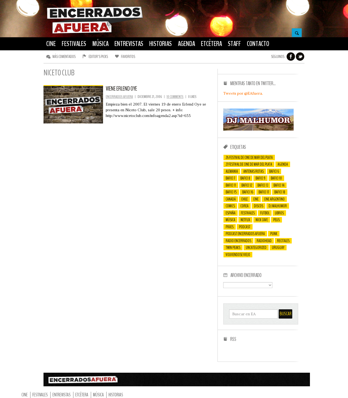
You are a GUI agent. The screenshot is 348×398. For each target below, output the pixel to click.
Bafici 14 (279, 185)
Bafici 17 (264, 192)
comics (230, 206)
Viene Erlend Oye (121, 89)
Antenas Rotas (253, 171)
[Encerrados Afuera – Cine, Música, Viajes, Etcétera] (95, 33)
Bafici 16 (247, 192)
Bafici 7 (230, 178)
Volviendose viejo (238, 254)
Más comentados (64, 56)
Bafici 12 (246, 185)
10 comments (175, 96)
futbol (264, 213)
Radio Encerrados (238, 240)
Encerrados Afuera (119, 96)
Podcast (244, 227)
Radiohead (264, 240)
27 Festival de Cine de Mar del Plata (249, 164)
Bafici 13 (262, 185)
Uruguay (278, 247)
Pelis (276, 220)
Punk (273, 233)
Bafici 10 (276, 178)
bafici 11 (231, 185)
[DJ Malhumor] (258, 129)
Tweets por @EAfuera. (243, 93)
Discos (258, 206)
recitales (283, 240)
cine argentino (274, 199)
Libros (279, 213)
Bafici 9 (260, 178)
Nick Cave (262, 220)
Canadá (231, 199)
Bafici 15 (231, 192)
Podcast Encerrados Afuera (245, 233)
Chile (244, 199)
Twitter (300, 56)
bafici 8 (245, 178)
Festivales (248, 213)
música (230, 220)
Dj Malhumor (278, 206)
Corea (244, 206)
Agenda (283, 164)
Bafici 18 (279, 192)
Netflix (245, 220)
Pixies (230, 227)
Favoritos (128, 56)
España (230, 213)
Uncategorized (256, 247)
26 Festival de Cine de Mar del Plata (249, 157)
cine (256, 199)
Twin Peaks (233, 247)
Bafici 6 (274, 171)
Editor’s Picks (98, 56)
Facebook (291, 56)
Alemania (232, 171)
